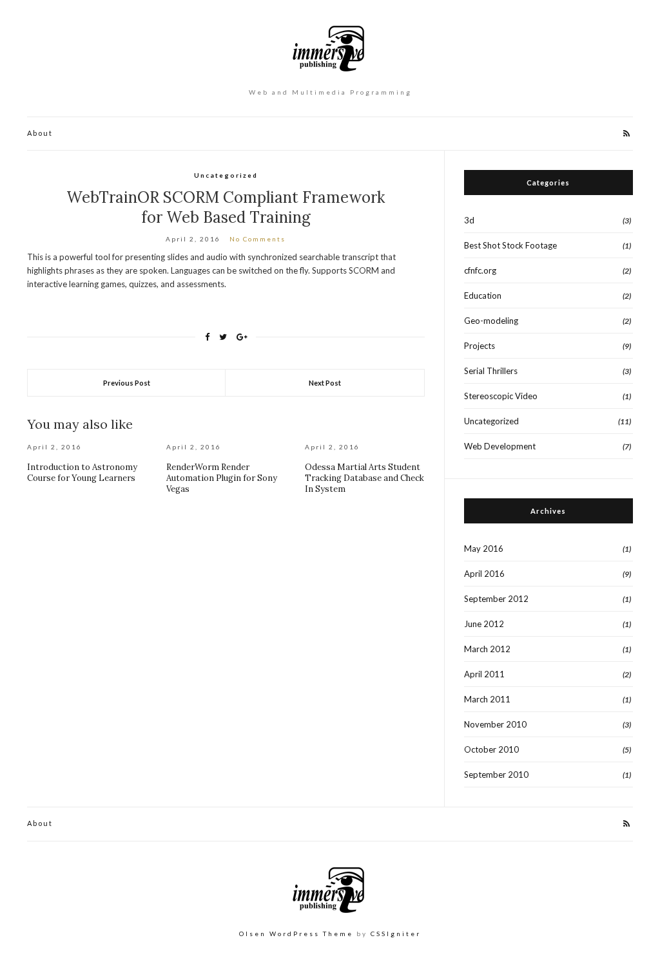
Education (482, 295)
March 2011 (487, 699)
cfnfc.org (480, 270)
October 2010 (491, 749)
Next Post (325, 383)
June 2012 (484, 624)
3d (469, 220)
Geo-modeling (491, 320)
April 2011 (484, 674)
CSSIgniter (396, 933)
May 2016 (483, 548)
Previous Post (126, 383)
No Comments (257, 239)
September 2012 (496, 599)
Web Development (500, 446)
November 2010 (495, 724)
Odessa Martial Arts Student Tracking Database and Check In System (364, 478)
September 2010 (496, 774)
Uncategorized (226, 175)
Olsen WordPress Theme (296, 933)
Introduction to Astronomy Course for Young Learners (82, 473)
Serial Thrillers (491, 371)
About (40, 133)
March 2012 (487, 649)
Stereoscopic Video (501, 396)
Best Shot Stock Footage (510, 245)
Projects (479, 346)
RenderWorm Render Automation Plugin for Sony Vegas (221, 478)
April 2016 (484, 573)
